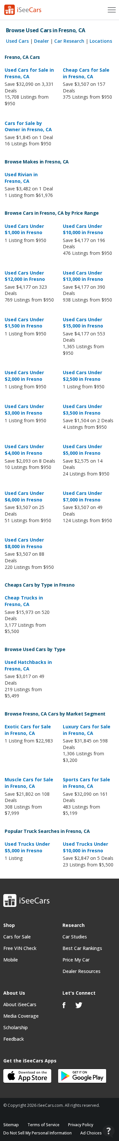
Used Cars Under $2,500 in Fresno (82, 375)
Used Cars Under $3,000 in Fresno (24, 409)
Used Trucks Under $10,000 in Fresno (85, 847)
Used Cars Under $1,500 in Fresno (24, 322)
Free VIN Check (19, 948)
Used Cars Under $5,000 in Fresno (82, 449)
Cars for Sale (17, 937)
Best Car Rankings (82, 948)
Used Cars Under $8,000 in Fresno (24, 543)
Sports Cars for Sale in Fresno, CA (86, 782)
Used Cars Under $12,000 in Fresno (25, 276)
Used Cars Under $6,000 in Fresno (24, 496)
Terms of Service (43, 1125)
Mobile (10, 960)
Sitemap (11, 1125)
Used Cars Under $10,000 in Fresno (83, 229)
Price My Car (76, 960)
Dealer (41, 41)
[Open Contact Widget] (108, 1131)
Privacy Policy (80, 1125)
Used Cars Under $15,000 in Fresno (83, 322)
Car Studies (74, 937)
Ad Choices (91, 1133)
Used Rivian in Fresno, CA (21, 177)
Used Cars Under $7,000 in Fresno (82, 496)
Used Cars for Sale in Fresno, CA (29, 73)
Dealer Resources (81, 971)
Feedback (13, 1039)
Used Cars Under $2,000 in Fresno (24, 375)
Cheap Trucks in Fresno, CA (24, 601)
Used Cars (17, 41)
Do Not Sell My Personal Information (37, 1133)
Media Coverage (21, 1016)
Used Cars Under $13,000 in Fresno (83, 276)
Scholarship (15, 1027)
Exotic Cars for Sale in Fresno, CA (28, 729)
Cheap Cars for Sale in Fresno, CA (86, 73)
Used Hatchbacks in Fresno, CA (28, 665)
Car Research (69, 41)
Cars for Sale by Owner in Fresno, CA (28, 126)
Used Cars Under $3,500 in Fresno (82, 409)
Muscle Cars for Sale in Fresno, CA (29, 782)
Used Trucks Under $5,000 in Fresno (27, 847)
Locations (101, 41)
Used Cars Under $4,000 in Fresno (24, 449)
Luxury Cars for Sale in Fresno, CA (86, 729)
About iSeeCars (19, 1004)
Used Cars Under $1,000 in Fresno (24, 229)
